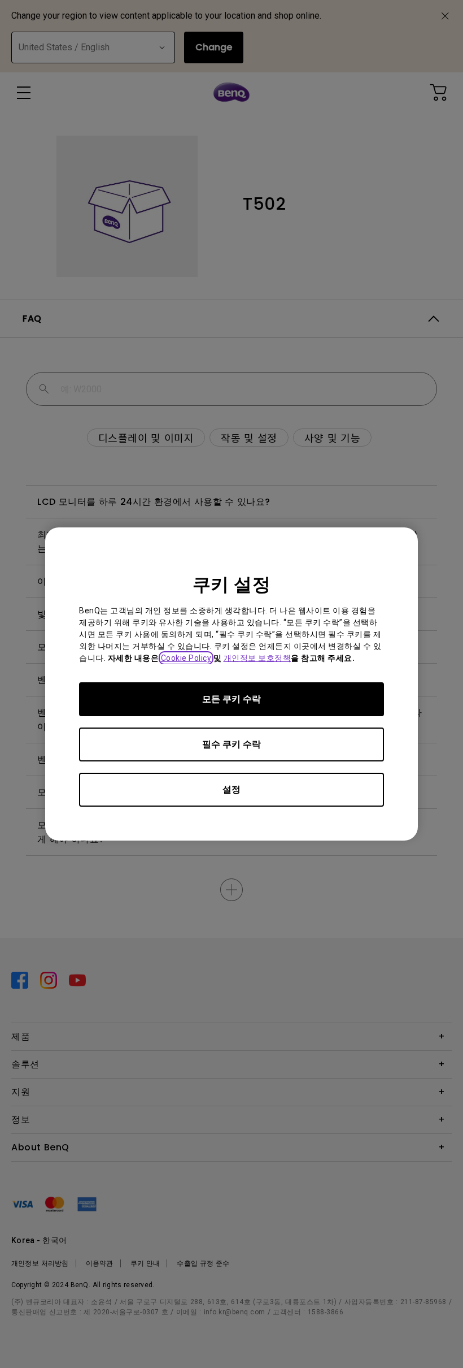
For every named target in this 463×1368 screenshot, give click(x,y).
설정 (231, 789)
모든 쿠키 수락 (231, 698)
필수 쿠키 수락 (231, 744)
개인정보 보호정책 (257, 658)
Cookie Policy (186, 658)
